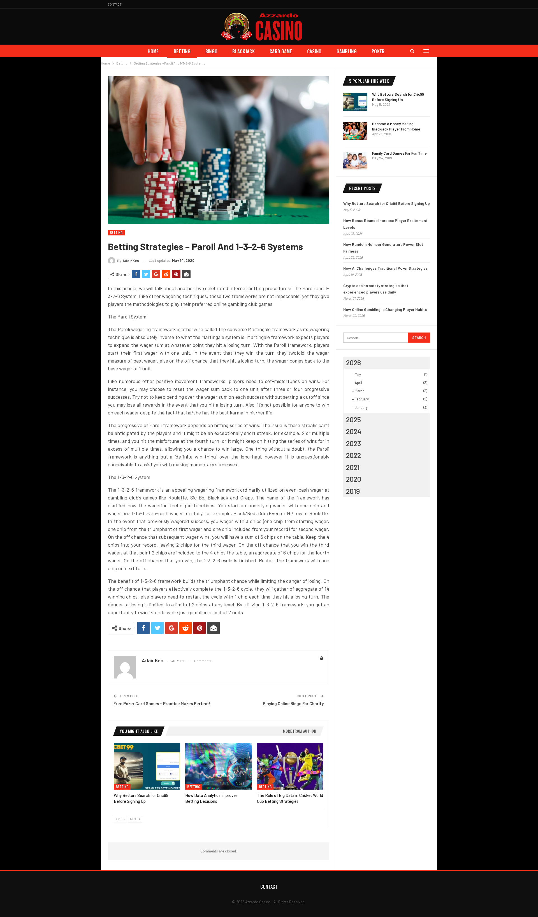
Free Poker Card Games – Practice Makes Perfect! (161, 703)
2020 (353, 479)
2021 (353, 467)
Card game (281, 51)
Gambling (347, 51)
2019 (353, 491)
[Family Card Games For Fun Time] (355, 161)
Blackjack (243, 51)
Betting (182, 51)
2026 (353, 362)
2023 (353, 443)
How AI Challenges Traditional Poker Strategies (385, 268)
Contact (115, 4)
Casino (314, 51)
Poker (378, 51)
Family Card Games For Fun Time (399, 153)
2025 (353, 419)
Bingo (211, 51)
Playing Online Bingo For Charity (293, 703)
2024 (353, 431)
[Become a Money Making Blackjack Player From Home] (355, 131)
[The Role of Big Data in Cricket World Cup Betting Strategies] (290, 766)
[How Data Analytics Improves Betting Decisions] (218, 766)
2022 (353, 455)
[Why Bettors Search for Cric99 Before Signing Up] (147, 766)
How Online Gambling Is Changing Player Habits (385, 309)
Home (153, 51)
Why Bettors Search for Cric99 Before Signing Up (386, 203)
